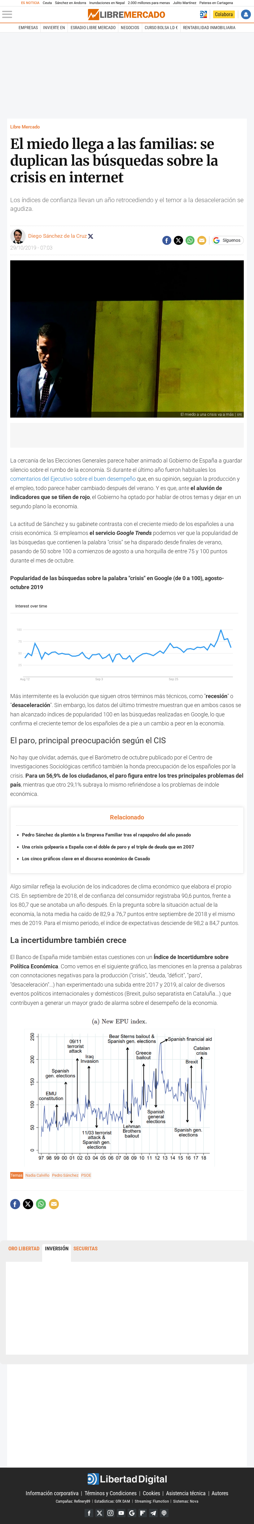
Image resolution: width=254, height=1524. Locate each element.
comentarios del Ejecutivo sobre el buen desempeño (73, 478)
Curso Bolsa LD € (161, 27)
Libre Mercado (25, 127)
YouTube (121, 1513)
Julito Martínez (184, 3)
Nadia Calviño (37, 1175)
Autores (220, 1493)
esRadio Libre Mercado (93, 27)
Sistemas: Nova (185, 1501)
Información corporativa (52, 1493)
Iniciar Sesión (246, 14)
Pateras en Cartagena (216, 3)
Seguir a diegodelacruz (90, 236)
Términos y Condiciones (111, 1493)
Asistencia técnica (186, 1493)
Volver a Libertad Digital (203, 14)
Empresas (28, 27)
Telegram (153, 1513)
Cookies (151, 1493)
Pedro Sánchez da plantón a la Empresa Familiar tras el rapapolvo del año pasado (106, 835)
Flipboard (142, 1513)
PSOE (86, 1175)
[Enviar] (190, 240)
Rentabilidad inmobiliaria (209, 27)
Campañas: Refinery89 (73, 1501)
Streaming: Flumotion (152, 1501)
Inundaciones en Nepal (107, 3)
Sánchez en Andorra (70, 3)
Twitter (99, 1513)
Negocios (130, 27)
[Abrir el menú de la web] (44, 14)
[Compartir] (166, 240)
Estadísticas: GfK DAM (112, 1501)
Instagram (110, 1513)
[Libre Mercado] (126, 14)
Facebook (89, 1513)
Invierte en (54, 27)
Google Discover (132, 1513)
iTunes (164, 1513)
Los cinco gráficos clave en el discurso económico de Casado (86, 859)
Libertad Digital (127, 1479)
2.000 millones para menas (149, 3)
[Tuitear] (178, 240)
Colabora (224, 14)
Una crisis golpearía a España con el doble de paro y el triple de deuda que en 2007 (108, 847)
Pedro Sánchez (65, 1175)
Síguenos (231, 240)
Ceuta (47, 3)
